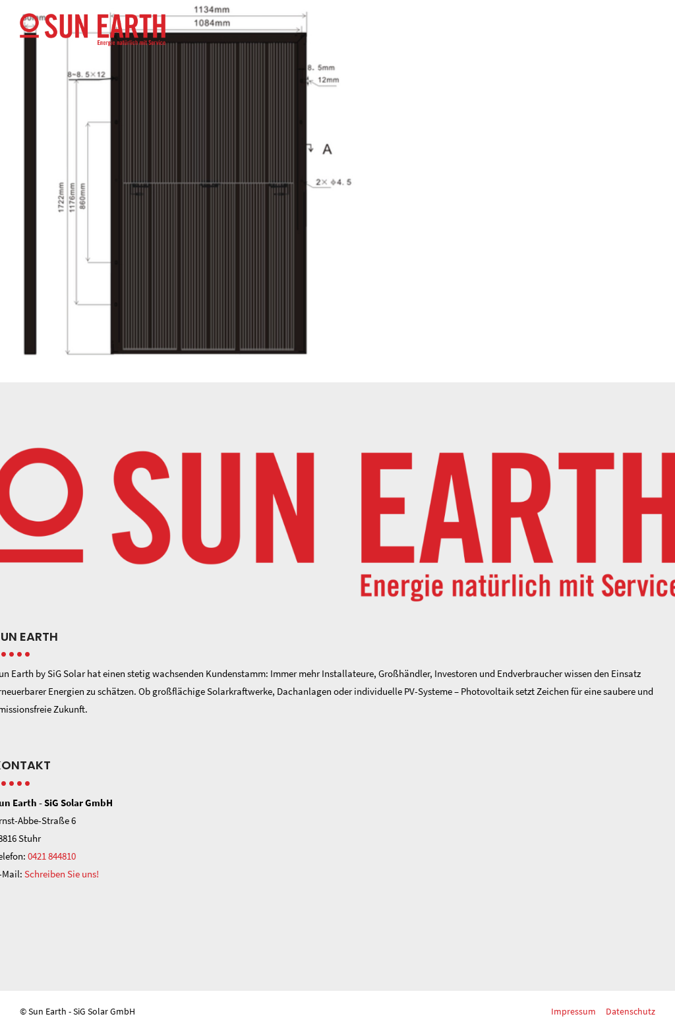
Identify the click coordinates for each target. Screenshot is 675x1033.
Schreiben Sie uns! (61, 874)
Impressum (573, 1011)
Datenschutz (630, 1011)
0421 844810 (52, 856)
